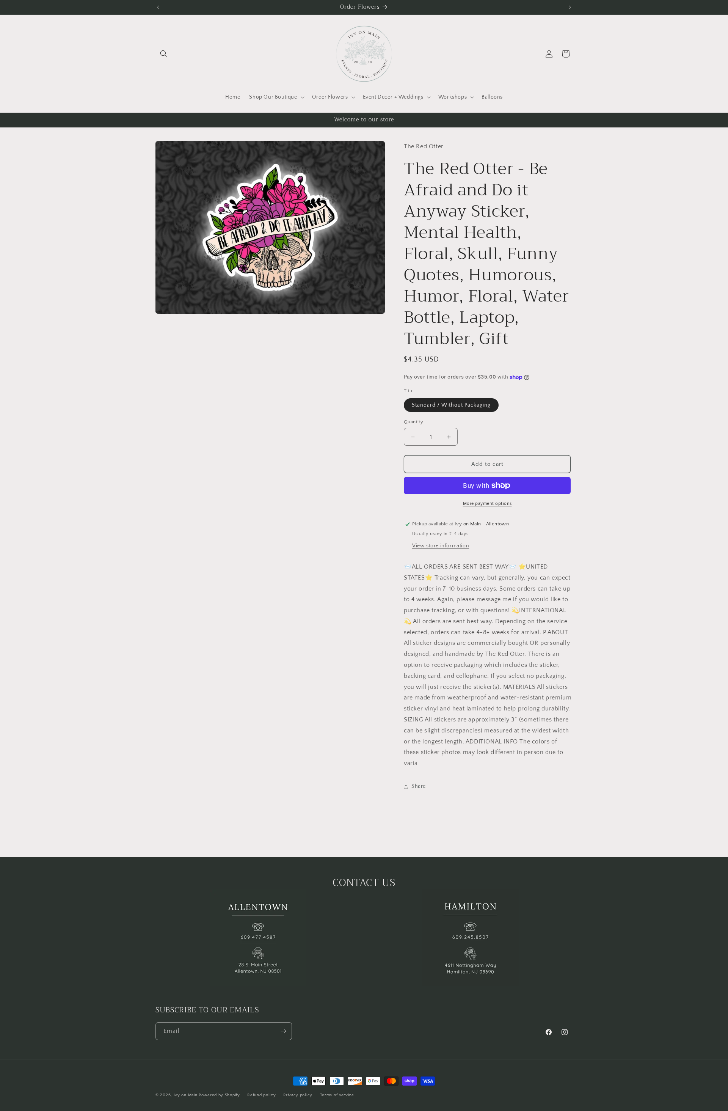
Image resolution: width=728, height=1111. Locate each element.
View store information (440, 546)
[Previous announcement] (158, 7)
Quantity (413, 421)
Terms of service (337, 1095)
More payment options (487, 503)
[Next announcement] (570, 7)
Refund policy (261, 1095)
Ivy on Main (186, 1095)
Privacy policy (297, 1095)
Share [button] (418, 786)
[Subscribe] (283, 1031)
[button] (163, 54)
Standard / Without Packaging (451, 405)
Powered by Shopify (219, 1095)
